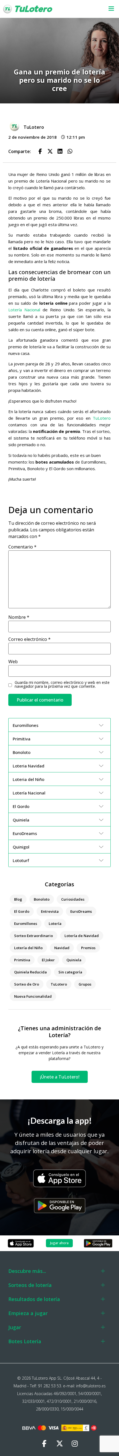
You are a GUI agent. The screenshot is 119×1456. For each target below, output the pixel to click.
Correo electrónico (29, 639)
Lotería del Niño (28, 947)
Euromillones (25, 923)
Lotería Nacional (24, 309)
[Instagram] (75, 1443)
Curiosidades (72, 899)
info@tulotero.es (91, 1385)
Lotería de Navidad (81, 935)
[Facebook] (44, 1443)
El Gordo (21, 911)
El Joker (48, 959)
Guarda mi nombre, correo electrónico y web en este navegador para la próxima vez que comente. (62, 684)
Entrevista (50, 911)
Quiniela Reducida (30, 972)
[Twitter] (59, 1443)
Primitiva (22, 959)
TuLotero (102, 418)
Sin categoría (70, 972)
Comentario (22, 547)
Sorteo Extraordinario (33, 935)
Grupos (85, 984)
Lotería (55, 923)
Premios (88, 947)
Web (13, 661)
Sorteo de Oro (26, 984)
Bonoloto (42, 899)
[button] (107, 9)
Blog (18, 899)
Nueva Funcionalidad (33, 996)
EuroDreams (81, 911)
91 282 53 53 (49, 1385)
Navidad (61, 947)
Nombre (18, 617)
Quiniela (73, 959)
